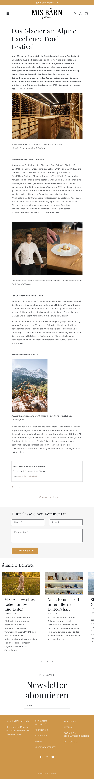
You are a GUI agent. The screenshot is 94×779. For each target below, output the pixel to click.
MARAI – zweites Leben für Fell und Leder (20, 604)
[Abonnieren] (67, 706)
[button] (8, 13)
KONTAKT (39, 741)
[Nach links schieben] (41, 661)
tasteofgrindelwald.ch (27, 476)
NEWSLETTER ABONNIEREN (41, 722)
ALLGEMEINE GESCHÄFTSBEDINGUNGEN (76, 734)
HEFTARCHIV (41, 736)
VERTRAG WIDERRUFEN (45, 747)
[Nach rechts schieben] (52, 661)
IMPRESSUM (69, 727)
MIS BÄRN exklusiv (50, 773)
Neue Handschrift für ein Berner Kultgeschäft (63, 604)
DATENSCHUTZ (71, 742)
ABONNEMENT (41, 730)
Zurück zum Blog (48, 497)
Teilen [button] (17, 487)
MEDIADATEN (70, 721)
